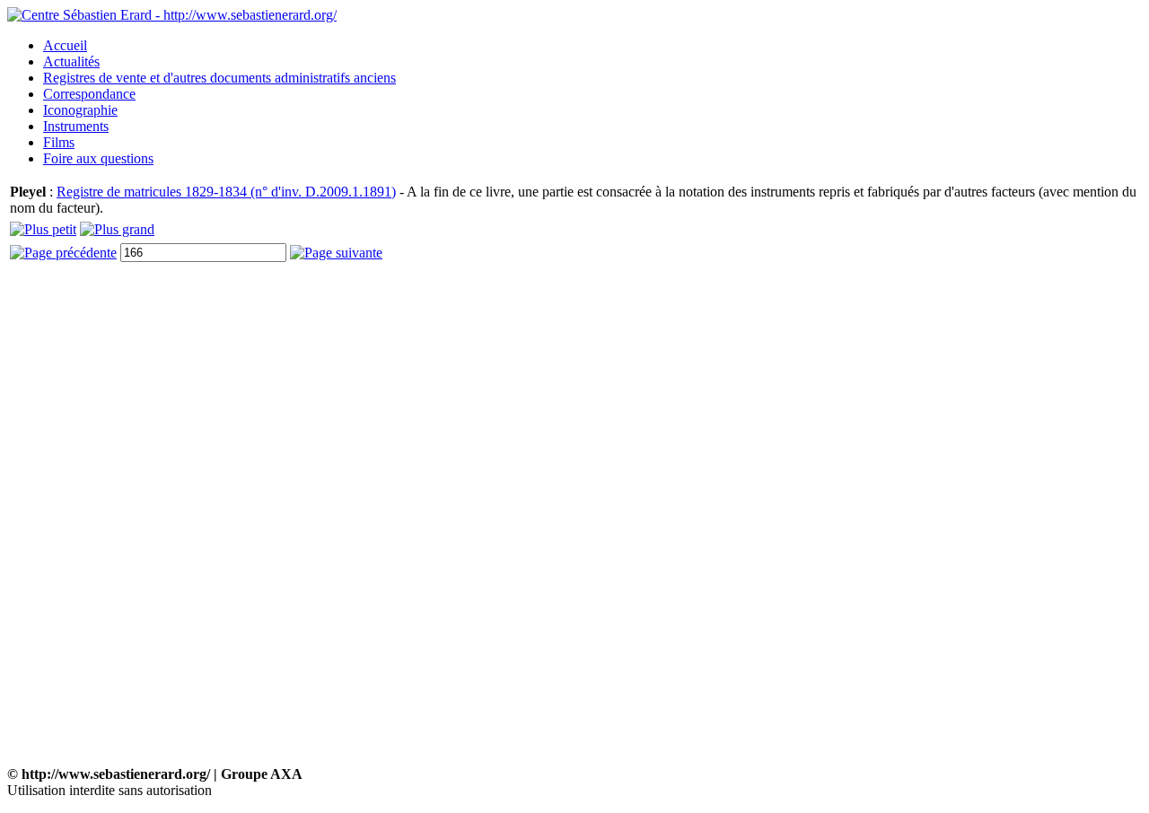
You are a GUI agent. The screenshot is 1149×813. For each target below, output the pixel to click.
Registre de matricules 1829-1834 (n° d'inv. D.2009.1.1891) (226, 191)
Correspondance (89, 93)
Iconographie (80, 110)
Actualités (71, 61)
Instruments (76, 126)
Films (59, 142)
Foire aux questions (98, 158)
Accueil (65, 45)
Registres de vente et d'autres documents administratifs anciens (219, 77)
